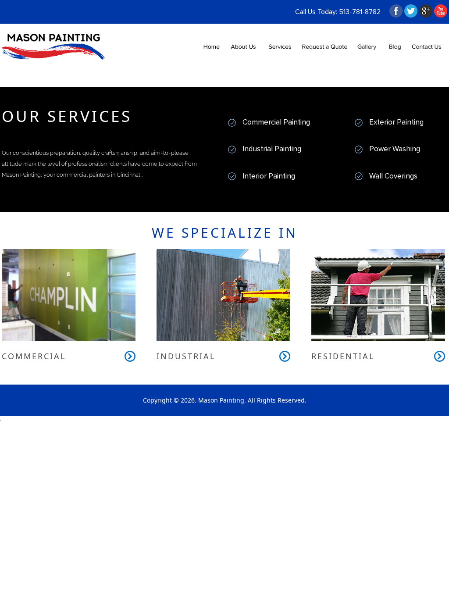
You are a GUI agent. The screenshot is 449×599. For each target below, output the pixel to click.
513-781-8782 (360, 11)
